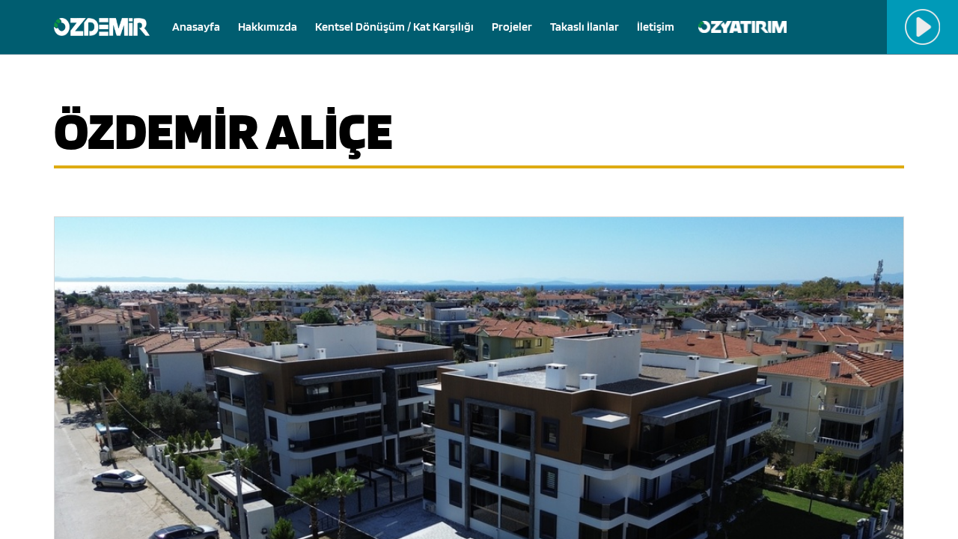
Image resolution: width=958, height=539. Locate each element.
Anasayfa (196, 26)
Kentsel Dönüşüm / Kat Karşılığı (394, 26)
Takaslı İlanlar (584, 26)
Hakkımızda (267, 26)
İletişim (655, 26)
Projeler (512, 26)
